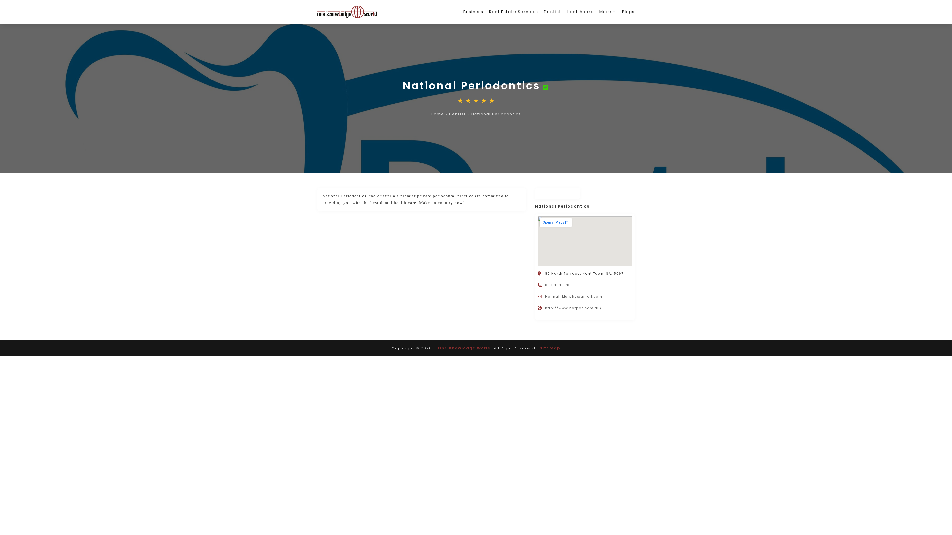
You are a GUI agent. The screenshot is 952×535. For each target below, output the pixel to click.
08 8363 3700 (558, 285)
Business (473, 12)
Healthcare (580, 12)
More (605, 12)
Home (437, 114)
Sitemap (550, 348)
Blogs (628, 12)
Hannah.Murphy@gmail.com (573, 296)
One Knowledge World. (465, 348)
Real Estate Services (513, 12)
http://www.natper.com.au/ (573, 308)
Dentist (552, 12)
